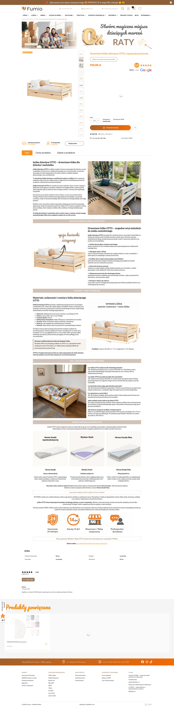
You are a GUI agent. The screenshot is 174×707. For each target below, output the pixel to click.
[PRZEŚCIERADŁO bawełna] (27, 626)
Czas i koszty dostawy (108, 680)
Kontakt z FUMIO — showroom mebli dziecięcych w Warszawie (139, 676)
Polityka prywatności (28, 680)
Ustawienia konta (80, 678)
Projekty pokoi (133, 679)
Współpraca (132, 691)
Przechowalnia (79, 680)
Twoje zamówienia (80, 675)
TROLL (50, 688)
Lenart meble (52, 695)
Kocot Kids (51, 693)
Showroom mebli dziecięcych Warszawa (140, 684)
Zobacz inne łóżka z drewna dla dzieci (103, 59)
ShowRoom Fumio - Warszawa (36, 662)
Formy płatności (106, 675)
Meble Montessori (53, 678)
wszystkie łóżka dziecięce (84, 543)
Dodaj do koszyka (112, 128)
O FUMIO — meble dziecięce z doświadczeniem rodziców (137, 688)
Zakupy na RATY (106, 678)
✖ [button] (170, 2)
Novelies (50, 690)
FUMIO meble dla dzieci (27, 19)
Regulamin (25, 683)
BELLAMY (51, 683)
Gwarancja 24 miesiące (28, 675)
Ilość (91, 117)
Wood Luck (51, 680)
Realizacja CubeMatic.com (87, 704)
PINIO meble (52, 675)
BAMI (50, 685)
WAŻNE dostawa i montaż (29, 678)
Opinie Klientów (133, 682)
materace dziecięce (100, 543)
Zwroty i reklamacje (27, 685)
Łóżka (36, 19)
